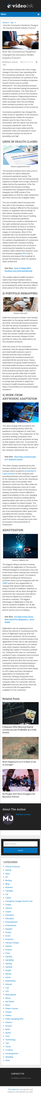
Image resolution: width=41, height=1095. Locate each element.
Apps (7, 873)
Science (8, 1022)
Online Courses (11, 1008)
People (8, 1012)
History (8, 974)
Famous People (12, 943)
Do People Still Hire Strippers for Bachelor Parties (18, 795)
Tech (7, 1036)
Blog (7, 884)
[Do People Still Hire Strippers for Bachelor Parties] (20, 780)
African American (12, 867)
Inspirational (10, 981)
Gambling (9, 960)
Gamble (8, 957)
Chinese (8, 908)
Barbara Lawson (11, 62)
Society (8, 1026)
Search (20, 850)
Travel (8, 1047)
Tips (4, 65)
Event (7, 936)
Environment (10, 925)
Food (7, 953)
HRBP (5, 583)
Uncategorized (11, 1053)
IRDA (24, 253)
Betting (8, 880)
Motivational (10, 995)
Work (7, 1060)
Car (6, 894)
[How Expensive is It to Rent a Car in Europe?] (20, 748)
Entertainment (11, 922)
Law (7, 988)
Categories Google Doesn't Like (19, 901)
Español (8, 929)
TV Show (9, 1050)
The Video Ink (13, 1089)
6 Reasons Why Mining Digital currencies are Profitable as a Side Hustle (19, 730)
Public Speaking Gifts (14, 1019)
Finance (8, 950)
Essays (8, 932)
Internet (8, 984)
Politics (8, 1015)
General (8, 967)
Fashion (8, 946)
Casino (8, 898)
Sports (8, 1033)
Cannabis (9, 891)
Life (7, 991)
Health (8, 970)
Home (8, 977)
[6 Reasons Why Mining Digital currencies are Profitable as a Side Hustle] (20, 713)
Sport (7, 1029)
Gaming (8, 963)
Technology (10, 1040)
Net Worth (9, 1002)
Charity (8, 905)
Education (9, 918)
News (7, 1005)
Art (6, 877)
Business (9, 887)
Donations (9, 915)
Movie (8, 998)
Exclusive (9, 939)
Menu (3, 14)
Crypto (8, 912)
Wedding (9, 1057)
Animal (8, 870)
